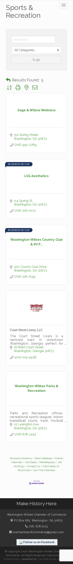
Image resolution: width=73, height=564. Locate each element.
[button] (8, 80)
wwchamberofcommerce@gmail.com (38, 532)
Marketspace (47, 462)
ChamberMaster (47, 559)
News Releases (43, 458)
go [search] (38, 59)
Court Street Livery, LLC (26, 330)
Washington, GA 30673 (38, 520)
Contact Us (33, 466)
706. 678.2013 (38, 526)
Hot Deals (31, 462)
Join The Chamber (44, 470)
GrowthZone (11, 559)
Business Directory (21, 458)
